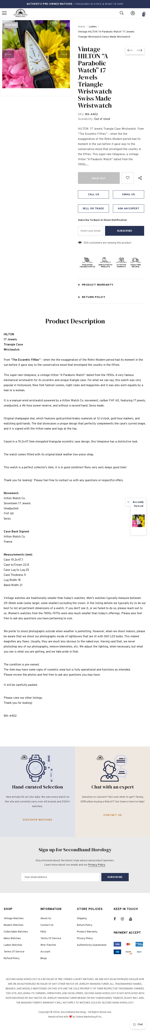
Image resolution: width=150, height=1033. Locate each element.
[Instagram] (124, 918)
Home (81, 26)
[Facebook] (117, 918)
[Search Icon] (122, 13)
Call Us (93, 194)
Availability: (85, 119)
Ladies (93, 26)
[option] (36, 54)
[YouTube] (132, 918)
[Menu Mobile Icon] (4, 13)
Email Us (128, 194)
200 (86, 243)
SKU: (81, 114)
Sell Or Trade (93, 208)
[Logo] (20, 13)
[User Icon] (132, 13)
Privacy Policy (96, 865)
